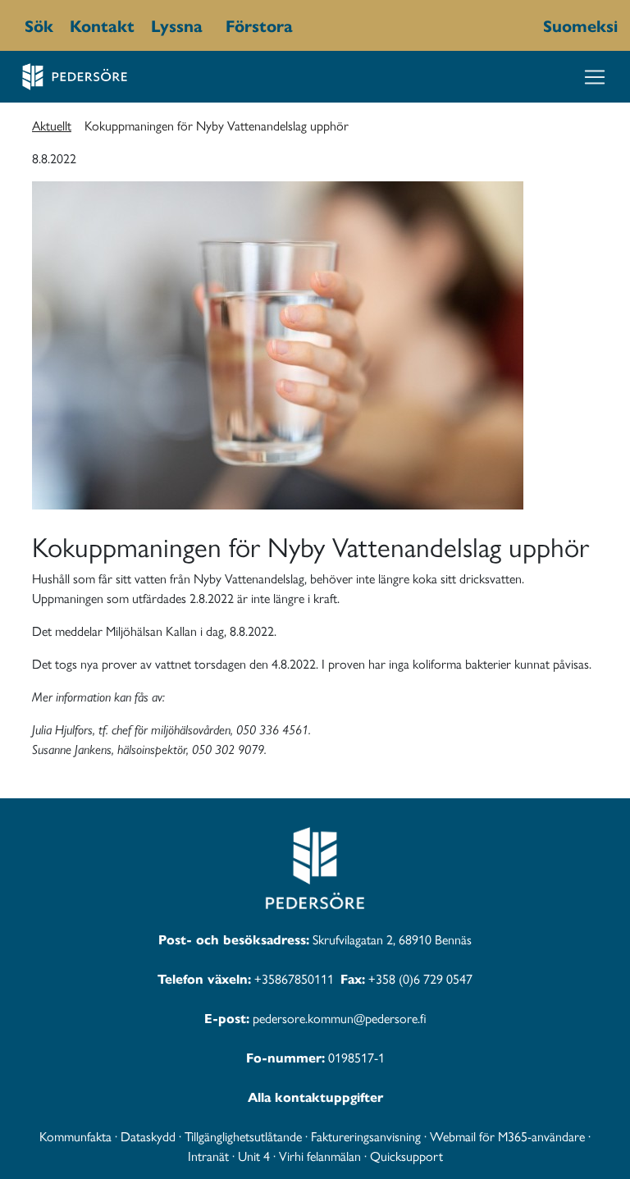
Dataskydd (148, 1135)
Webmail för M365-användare (507, 1135)
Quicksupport (406, 1155)
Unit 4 (254, 1155)
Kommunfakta (75, 1135)
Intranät (208, 1155)
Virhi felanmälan (320, 1155)
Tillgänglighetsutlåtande (243, 1135)
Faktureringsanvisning (366, 1135)
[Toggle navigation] (595, 77)
